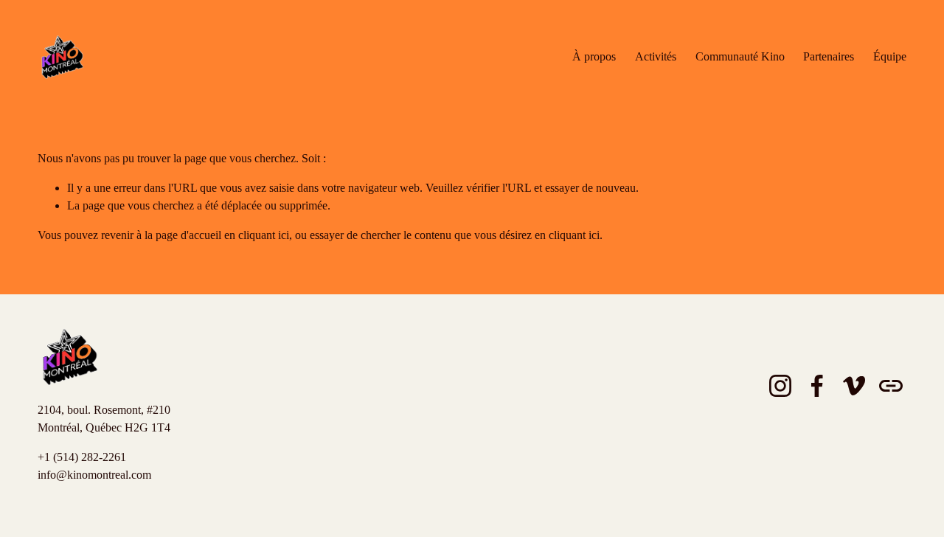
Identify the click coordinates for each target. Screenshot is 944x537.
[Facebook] (817, 386)
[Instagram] (780, 386)
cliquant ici (263, 235)
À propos (594, 56)
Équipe (889, 56)
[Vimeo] (854, 386)
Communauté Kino (740, 56)
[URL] (891, 386)
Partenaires (828, 56)
